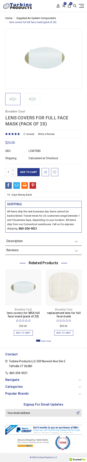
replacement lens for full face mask (64, 314)
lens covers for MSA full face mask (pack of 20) (23, 314)
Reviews (12, 250)
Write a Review (46, 134)
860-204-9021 (28, 228)
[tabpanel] (23, 300)
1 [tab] (38, 341)
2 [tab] (43, 341)
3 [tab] (49, 341)
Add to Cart (23, 333)
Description (14, 241)
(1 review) (28, 134)
